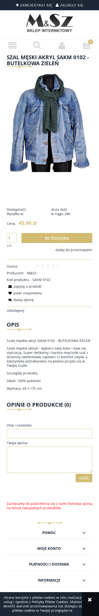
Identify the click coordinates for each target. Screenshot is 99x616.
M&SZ (31, 273)
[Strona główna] (49, 23)
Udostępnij (15, 310)
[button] (12, 45)
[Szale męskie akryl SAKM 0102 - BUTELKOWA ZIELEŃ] (49, 121)
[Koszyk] (86, 45)
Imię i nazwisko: (19, 425)
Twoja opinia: (17, 443)
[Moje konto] (62, 45)
